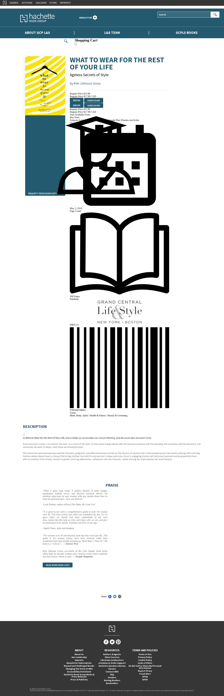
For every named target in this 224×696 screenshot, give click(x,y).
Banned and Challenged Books (79, 665)
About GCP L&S (37, 32)
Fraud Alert (145, 673)
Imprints (65, 2)
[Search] (215, 15)
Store (53, 2)
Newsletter (85, 17)
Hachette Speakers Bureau (112, 665)
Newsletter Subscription (79, 663)
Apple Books (85, 120)
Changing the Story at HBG (79, 668)
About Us (79, 654)
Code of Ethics (145, 663)
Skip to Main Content (10, 7)
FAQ (112, 674)
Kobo (136, 120)
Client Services (112, 657)
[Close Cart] (76, 44)
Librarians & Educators (112, 660)
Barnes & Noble (100, 120)
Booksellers (112, 683)
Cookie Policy (145, 660)
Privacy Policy (145, 657)
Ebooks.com (127, 120)
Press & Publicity (79, 679)
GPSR (145, 679)
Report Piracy (145, 670)
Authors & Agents (112, 654)
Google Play (114, 120)
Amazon (74, 120)
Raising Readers (112, 680)
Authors (27, 2)
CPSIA (145, 676)
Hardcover (93, 100)
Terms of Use (144, 654)
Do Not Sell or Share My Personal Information (145, 666)
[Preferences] (95, 17)
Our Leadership (79, 657)
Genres (14, 2)
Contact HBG (112, 671)
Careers (112, 668)
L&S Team (112, 32)
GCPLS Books (186, 32)
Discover (41, 2)
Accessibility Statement (79, 671)
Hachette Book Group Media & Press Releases (79, 675)
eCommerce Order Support (112, 663)
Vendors (112, 677)
